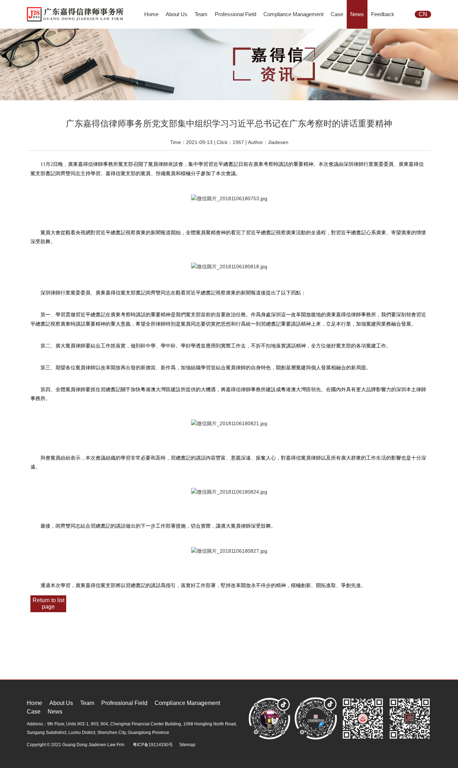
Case (337, 14)
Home (151, 14)
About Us (176, 14)
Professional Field (235, 14)
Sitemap (187, 744)
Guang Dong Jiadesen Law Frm (93, 744)
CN (423, 14)
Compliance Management (293, 14)
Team (201, 14)
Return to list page (48, 603)
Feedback (382, 14)
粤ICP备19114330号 (153, 744)
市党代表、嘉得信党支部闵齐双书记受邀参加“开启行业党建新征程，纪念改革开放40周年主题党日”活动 (165, 685)
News (357, 14)
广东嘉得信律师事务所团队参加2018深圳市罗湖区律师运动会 (127, 676)
